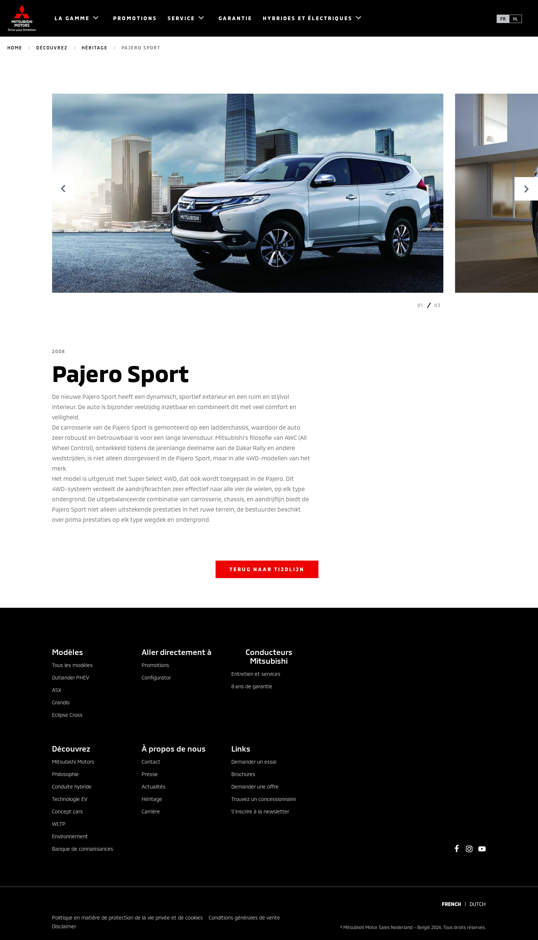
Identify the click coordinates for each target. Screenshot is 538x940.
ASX (56, 690)
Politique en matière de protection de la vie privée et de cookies (127, 917)
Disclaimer (64, 926)
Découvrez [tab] (71, 748)
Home (14, 47)
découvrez (52, 47)
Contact (151, 762)
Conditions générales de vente (244, 917)
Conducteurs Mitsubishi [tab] (269, 656)
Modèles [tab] (67, 651)
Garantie (235, 18)
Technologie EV (69, 799)
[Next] (526, 189)
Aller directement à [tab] (177, 651)
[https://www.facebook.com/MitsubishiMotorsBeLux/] (456, 848)
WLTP (59, 824)
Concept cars (67, 811)
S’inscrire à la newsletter (260, 811)
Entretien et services (255, 674)
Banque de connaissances (82, 849)
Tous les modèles (72, 665)
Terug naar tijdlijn (267, 569)
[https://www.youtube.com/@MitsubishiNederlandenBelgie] (482, 849)
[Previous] (63, 189)
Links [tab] (240, 748)
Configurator (156, 677)
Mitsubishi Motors (73, 762)
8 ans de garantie (251, 686)
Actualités (153, 786)
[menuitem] (73, 18)
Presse (150, 774)
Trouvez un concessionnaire (263, 799)
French (451, 904)
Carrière (151, 811)
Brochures (243, 774)
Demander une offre (255, 786)
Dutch (478, 904)
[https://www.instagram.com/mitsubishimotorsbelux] (469, 849)
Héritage (95, 47)
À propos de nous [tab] (174, 748)
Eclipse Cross (67, 715)
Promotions (135, 18)
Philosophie (65, 774)
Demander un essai (253, 762)
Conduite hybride (71, 786)
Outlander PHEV (70, 677)
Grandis (61, 702)
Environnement (70, 836)
